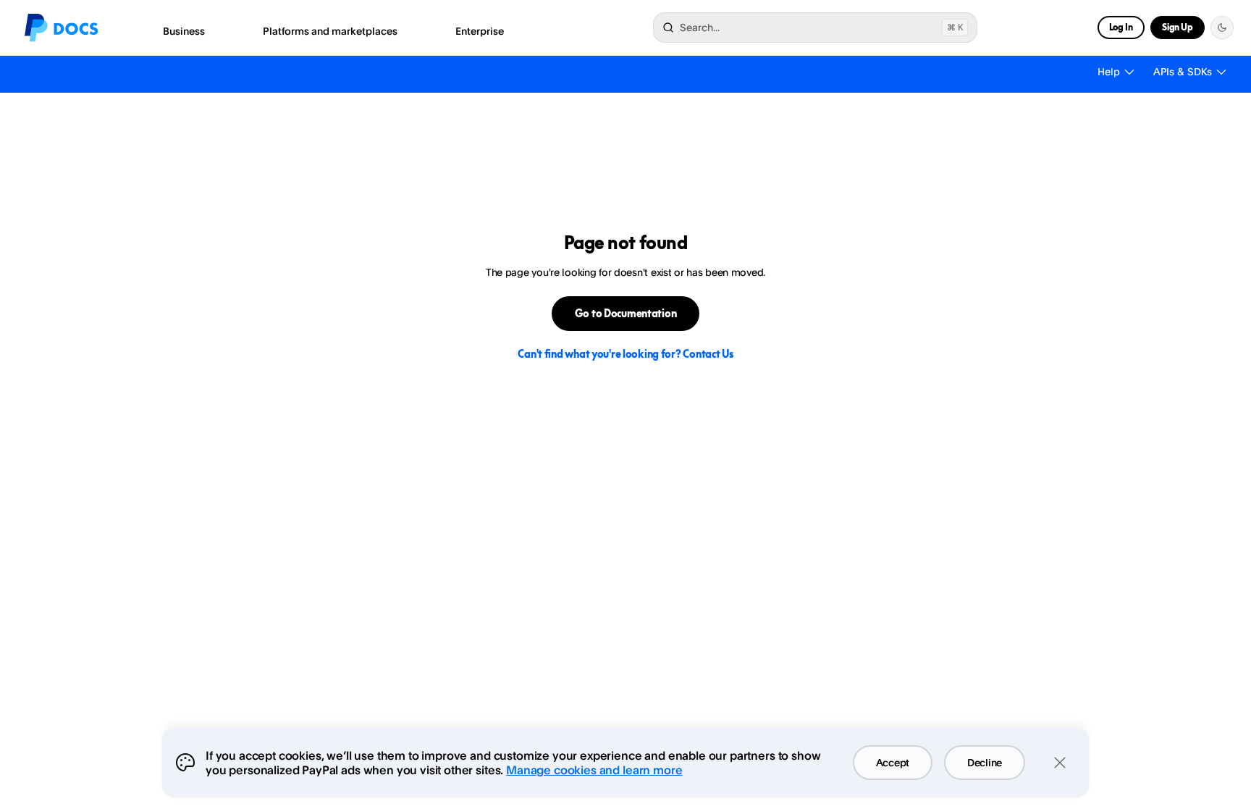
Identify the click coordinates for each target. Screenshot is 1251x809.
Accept (892, 762)
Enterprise (479, 31)
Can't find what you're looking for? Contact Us (625, 354)
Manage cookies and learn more (594, 770)
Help (1109, 71)
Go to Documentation (626, 313)
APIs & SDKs (1182, 71)
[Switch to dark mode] (1222, 27)
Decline (984, 762)
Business (184, 31)
